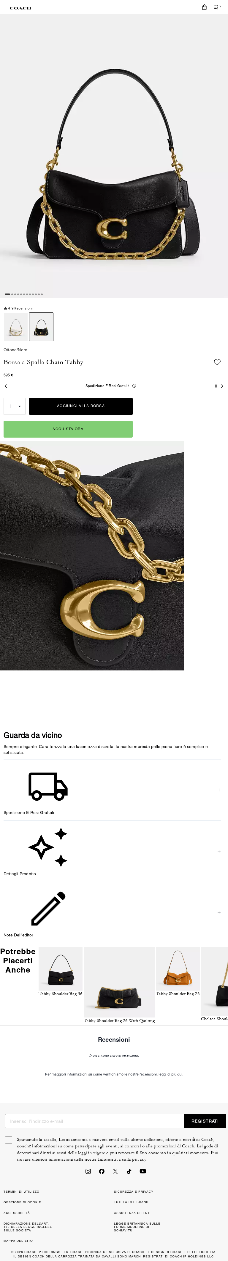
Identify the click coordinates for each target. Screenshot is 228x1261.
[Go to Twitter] (115, 1173)
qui (179, 1074)
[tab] (20, 8)
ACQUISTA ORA (68, 429)
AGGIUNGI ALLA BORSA (81, 406)
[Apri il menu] (216, 7)
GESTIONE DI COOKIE (22, 1202)
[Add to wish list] (217, 362)
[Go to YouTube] (142, 1173)
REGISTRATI (205, 1121)
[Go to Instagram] (88, 1173)
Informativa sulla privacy (122, 1159)
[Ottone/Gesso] (16, 326)
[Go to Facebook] (101, 1173)
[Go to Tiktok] (129, 1173)
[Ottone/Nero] (41, 326)
